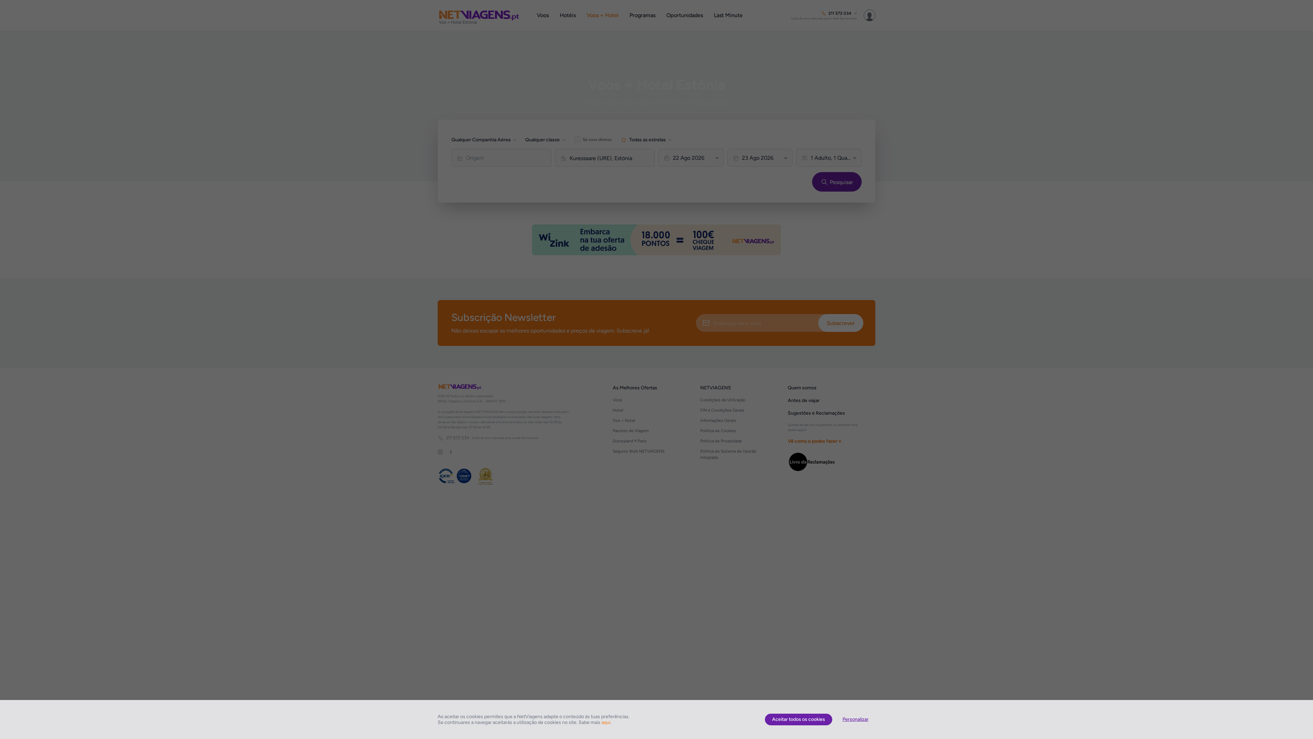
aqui (605, 722)
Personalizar (855, 719)
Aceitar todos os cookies (798, 719)
